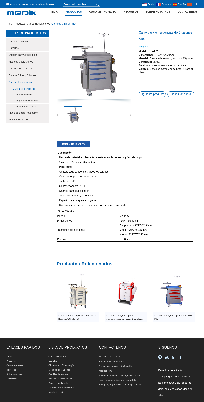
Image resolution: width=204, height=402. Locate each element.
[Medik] (21, 17)
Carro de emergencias (64, 23)
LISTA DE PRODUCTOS (67, 347)
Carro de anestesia (22, 94)
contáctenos (188, 11)
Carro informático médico (25, 106)
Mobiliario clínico (18, 119)
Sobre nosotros (158, 11)
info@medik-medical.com (42, 4)
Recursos (131, 11)
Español (181, 4)
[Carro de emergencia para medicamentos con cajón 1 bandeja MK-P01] (126, 292)
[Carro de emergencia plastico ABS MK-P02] (174, 292)
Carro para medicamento (25, 100)
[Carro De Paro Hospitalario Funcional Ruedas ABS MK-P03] (78, 292)
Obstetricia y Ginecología (23, 54)
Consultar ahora (181, 94)
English (151, 4)
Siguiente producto (152, 94)
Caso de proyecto (102, 11)
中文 (195, 4)
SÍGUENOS (167, 347)
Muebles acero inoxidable (23, 112)
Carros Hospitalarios (38, 23)
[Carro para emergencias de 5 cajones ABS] (94, 64)
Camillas (14, 48)
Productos (73, 11)
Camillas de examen (20, 68)
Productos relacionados (85, 263)
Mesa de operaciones (21, 61)
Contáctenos (112, 347)
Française (166, 4)
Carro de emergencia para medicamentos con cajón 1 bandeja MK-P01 (124, 319)
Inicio (54, 11)
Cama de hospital (19, 41)
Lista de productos (27, 33)
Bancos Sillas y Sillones (22, 75)
